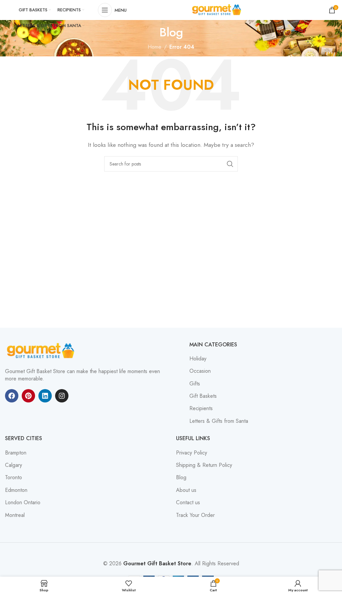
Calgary (13, 465)
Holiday (197, 358)
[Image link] (41, 350)
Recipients (201, 408)
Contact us (188, 502)
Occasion (200, 371)
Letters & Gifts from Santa (218, 421)
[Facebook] (11, 395)
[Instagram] (61, 395)
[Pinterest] (28, 395)
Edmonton (16, 490)
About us (186, 490)
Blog (181, 477)
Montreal (15, 515)
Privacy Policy (191, 453)
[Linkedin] (45, 395)
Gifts (194, 383)
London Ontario (22, 502)
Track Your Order (195, 515)
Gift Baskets (203, 396)
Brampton (15, 453)
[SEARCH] (230, 164)
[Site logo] (217, 9)
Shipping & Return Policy (204, 465)
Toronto (13, 477)
